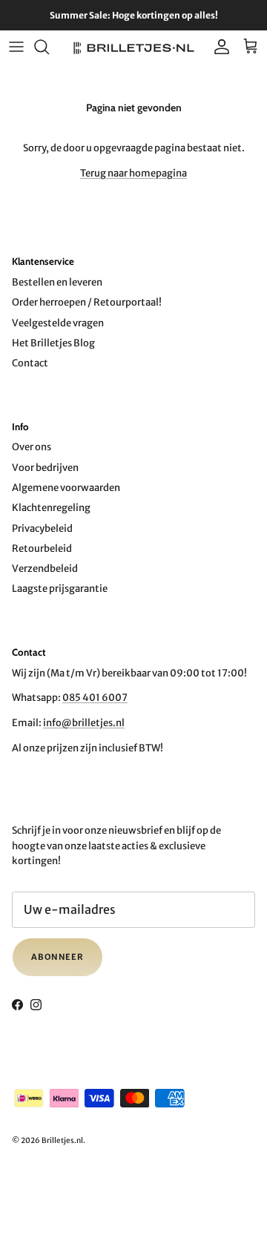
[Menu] (16, 46)
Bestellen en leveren (57, 282)
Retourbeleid (42, 548)
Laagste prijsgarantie (60, 588)
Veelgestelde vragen (58, 323)
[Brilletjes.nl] (134, 47)
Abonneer (57, 957)
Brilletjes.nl (62, 1140)
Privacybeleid (42, 528)
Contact (30, 363)
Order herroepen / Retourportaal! (87, 302)
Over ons (31, 447)
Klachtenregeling (51, 507)
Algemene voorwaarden (66, 487)
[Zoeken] (49, 46)
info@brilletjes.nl (84, 723)
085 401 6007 (95, 697)
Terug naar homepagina (133, 173)
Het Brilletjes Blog (53, 343)
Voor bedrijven (45, 467)
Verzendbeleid (45, 568)
